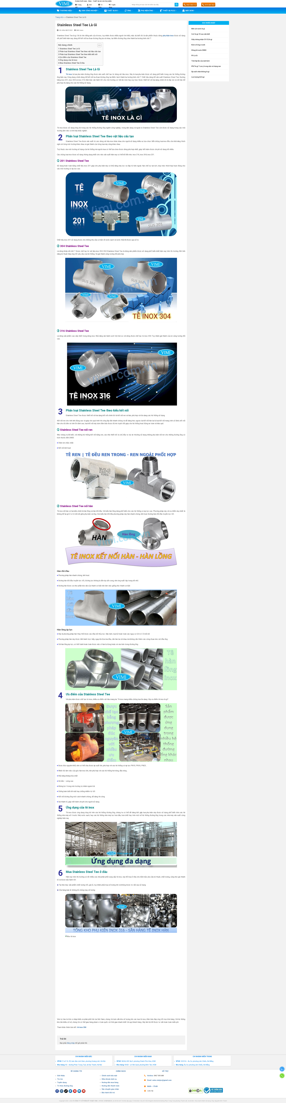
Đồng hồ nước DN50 (198, 50)
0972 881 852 (209, 5)
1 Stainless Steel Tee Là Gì (69, 49)
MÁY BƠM (189, 11)
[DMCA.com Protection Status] (196, 1090)
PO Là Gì (194, 55)
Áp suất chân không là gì (200, 72)
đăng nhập (71, 1043)
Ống (129, 11)
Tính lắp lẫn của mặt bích (200, 61)
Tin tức (60, 1079)
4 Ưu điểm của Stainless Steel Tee (72, 57)
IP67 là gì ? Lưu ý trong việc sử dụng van (206, 66)
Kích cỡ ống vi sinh (198, 45)
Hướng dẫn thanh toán (110, 1086)
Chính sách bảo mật (109, 1076)
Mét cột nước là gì (198, 29)
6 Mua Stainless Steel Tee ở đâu (71, 63)
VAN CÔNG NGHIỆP (89, 11)
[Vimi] (64, 3)
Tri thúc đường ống (65, 1086)
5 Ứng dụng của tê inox (67, 60)
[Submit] (176, 5)
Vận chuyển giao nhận (110, 1089)
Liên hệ (150, 1091)
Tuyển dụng (62, 1082)
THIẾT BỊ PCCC (169, 11)
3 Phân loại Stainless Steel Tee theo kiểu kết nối (77, 54)
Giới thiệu (61, 1076)
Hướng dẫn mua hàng (110, 1082)
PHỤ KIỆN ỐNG (147, 11)
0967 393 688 (159, 1076)
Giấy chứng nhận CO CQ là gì (201, 39)
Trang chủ (59, 17)
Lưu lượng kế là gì (197, 77)
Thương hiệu (66, 11)
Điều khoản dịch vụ (109, 1079)
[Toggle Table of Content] (98, 45)
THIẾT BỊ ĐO (112, 11)
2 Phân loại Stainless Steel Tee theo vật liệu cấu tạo (79, 51)
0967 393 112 (191, 5)
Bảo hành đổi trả (108, 1093)
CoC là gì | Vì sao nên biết (200, 34)
